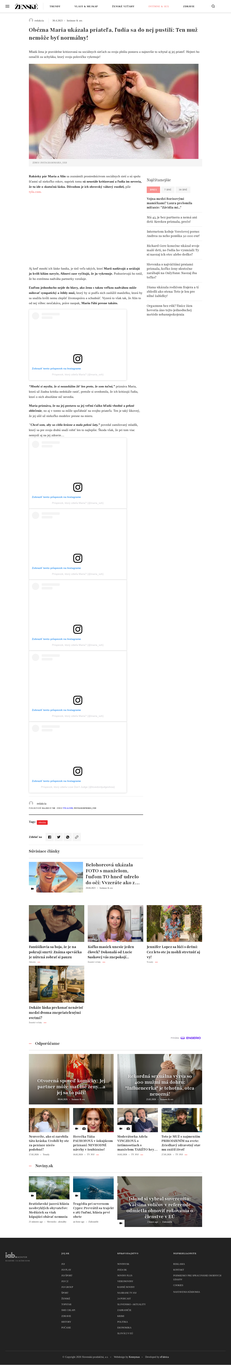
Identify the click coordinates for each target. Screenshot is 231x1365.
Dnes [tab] (153, 189)
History (66, 1321)
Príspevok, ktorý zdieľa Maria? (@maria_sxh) (78, 374)
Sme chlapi (68, 1310)
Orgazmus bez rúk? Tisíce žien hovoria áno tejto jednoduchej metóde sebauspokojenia (169, 310)
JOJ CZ (64, 1281)
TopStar (66, 1304)
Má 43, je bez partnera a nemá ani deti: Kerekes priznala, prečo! (172, 219)
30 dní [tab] (183, 189)
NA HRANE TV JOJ (126, 1292)
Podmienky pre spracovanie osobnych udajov (197, 1277)
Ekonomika (124, 1327)
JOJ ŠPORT (66, 1275)
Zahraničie (124, 1310)
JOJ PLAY (66, 1269)
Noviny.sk (123, 1264)
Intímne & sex (159, 6)
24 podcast (124, 1298)
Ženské (65, 1298)
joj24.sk (122, 1269)
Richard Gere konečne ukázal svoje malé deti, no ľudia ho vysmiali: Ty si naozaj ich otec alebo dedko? (173, 250)
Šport (64, 1292)
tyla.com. (35, 192)
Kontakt (178, 1269)
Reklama (179, 1264)
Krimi (120, 1316)
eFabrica (164, 1357)
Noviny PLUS (124, 1275)
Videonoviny (125, 1281)
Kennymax (134, 1357)
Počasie (66, 1327)
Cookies (178, 1285)
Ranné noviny (126, 1287)
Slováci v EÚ (125, 1333)
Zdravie (189, 6)
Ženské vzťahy (123, 6)
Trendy (55, 6)
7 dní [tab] (167, 189)
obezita (42, 822)
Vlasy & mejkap (86, 6)
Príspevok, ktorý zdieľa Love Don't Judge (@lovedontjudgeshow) (78, 786)
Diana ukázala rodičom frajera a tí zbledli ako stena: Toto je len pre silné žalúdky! (173, 291)
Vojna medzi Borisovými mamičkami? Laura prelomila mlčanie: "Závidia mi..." (169, 203)
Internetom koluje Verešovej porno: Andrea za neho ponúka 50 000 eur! (173, 233)
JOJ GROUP (67, 1287)
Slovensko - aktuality (131, 1304)
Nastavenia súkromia (186, 1292)
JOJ (63, 1264)
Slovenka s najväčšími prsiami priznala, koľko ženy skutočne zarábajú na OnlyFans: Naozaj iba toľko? (172, 270)
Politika (122, 1321)
